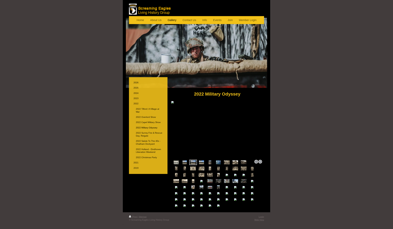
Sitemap (143, 217)
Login (261, 217)
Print (134, 217)
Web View (259, 220)
